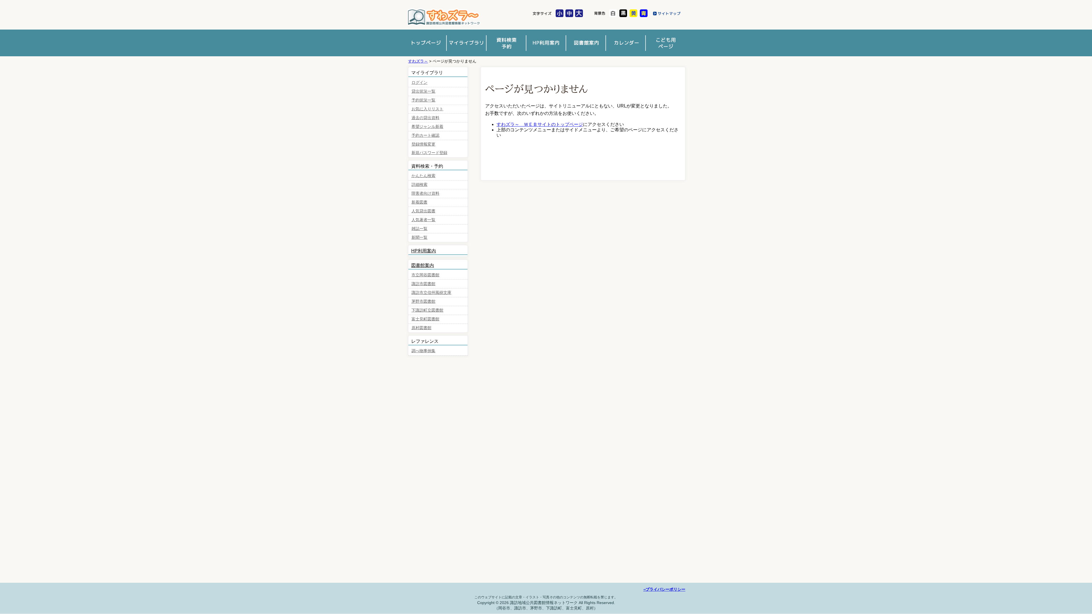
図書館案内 (422, 265)
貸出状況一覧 (423, 91)
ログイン (419, 82)
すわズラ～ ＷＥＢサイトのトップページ (540, 124)
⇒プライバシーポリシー (664, 589)
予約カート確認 (425, 135)
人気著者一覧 (423, 220)
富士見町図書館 (425, 319)
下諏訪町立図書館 (427, 310)
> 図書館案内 (586, 43)
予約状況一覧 (423, 100)
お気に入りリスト (427, 109)
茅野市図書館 (423, 301)
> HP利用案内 (546, 43)
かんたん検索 (423, 176)
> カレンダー (626, 43)
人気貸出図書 (423, 211)
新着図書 (419, 202)
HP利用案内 (423, 250)
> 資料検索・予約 (506, 43)
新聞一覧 (419, 237)
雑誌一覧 (419, 229)
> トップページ (426, 43)
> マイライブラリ (466, 43)
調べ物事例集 (423, 351)
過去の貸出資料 (425, 118)
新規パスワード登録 (429, 153)
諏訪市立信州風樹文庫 (431, 293)
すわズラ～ (418, 61)
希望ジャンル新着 (427, 127)
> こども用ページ (665, 43)
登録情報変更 (423, 144)
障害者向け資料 (425, 193)
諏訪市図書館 (444, 17)
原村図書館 (421, 328)
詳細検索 (419, 184)
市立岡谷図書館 (425, 275)
